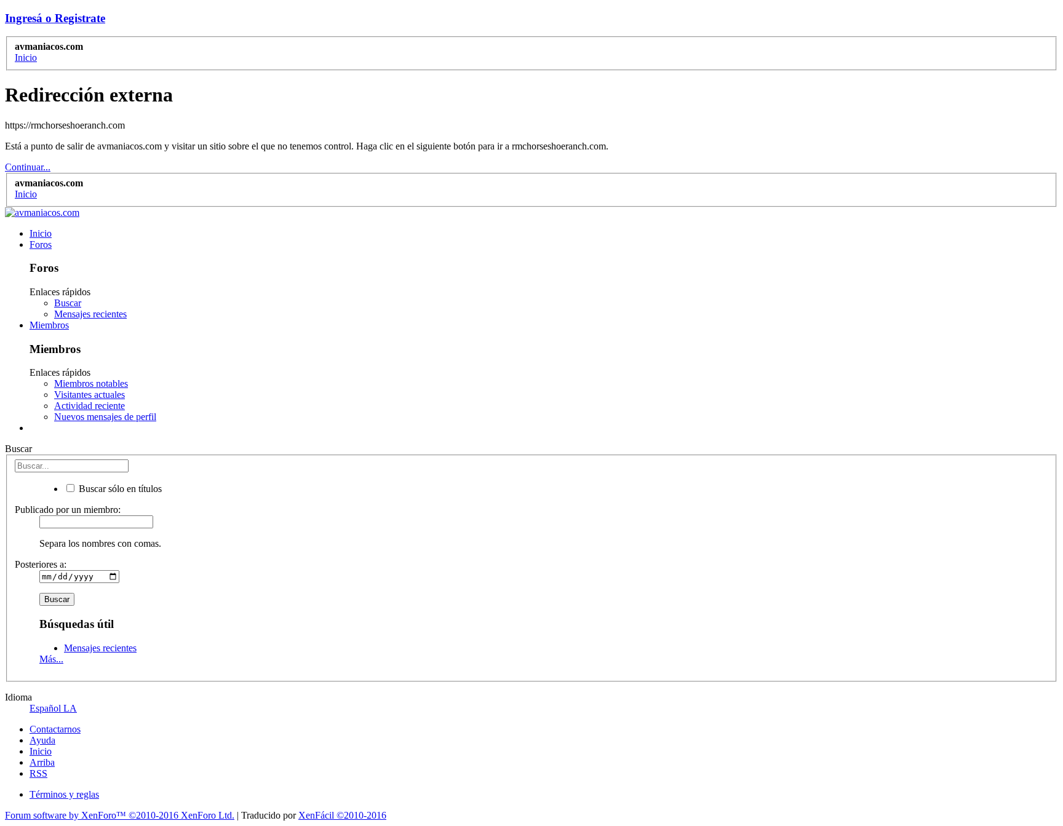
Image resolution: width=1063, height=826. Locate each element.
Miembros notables (91, 383)
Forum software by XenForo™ (119, 815)
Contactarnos (55, 729)
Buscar (67, 303)
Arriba (42, 762)
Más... (51, 659)
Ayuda (42, 740)
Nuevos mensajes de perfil (105, 416)
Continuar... (27, 167)
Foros (41, 244)
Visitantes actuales (89, 394)
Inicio (41, 233)
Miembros (49, 325)
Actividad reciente (89, 405)
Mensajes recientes (90, 314)
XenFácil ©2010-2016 (342, 815)
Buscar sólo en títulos (119, 488)
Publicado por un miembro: (68, 509)
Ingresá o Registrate (55, 18)
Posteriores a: (40, 564)
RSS (38, 773)
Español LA (53, 708)
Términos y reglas (64, 794)
